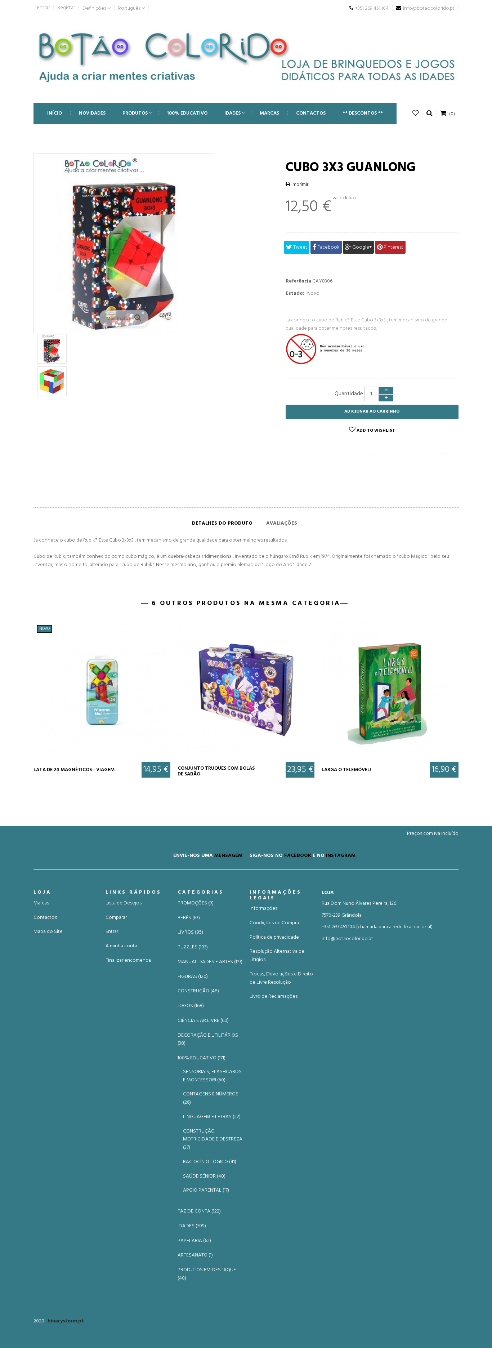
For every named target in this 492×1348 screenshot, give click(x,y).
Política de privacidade (274, 937)
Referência (298, 281)
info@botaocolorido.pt (347, 939)
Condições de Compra (274, 923)
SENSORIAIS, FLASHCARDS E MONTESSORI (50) (212, 1076)
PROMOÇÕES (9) (196, 903)
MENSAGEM (228, 855)
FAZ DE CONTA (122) (199, 1211)
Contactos (45, 917)
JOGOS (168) (191, 1006)
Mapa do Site (48, 931)
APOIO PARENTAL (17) (206, 1190)
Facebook (328, 247)
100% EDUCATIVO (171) (201, 1058)
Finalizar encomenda (128, 960)
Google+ (361, 247)
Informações (263, 908)
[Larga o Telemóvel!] (390, 690)
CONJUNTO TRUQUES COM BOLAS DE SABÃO (216, 771)
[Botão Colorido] (246, 56)
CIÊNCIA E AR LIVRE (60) (203, 1021)
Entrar (43, 8)
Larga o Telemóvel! (346, 770)
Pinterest (393, 247)
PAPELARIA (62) (194, 1241)
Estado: (295, 294)
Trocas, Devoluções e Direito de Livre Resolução (281, 978)
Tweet (299, 247)
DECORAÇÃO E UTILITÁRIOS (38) (208, 1040)
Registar (66, 8)
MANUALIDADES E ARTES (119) (210, 962)
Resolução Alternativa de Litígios (277, 955)
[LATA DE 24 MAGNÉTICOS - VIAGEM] (101, 690)
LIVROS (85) (190, 933)
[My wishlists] (416, 113)
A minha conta (121, 946)
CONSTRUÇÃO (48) (198, 991)
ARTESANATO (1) (195, 1255)
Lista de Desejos (124, 903)
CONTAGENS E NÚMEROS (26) (210, 1098)
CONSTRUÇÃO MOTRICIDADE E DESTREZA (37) (212, 1139)
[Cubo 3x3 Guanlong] (52, 349)
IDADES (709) (192, 1226)
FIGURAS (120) (193, 977)
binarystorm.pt (66, 1321)
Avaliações (281, 523)
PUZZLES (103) (193, 947)
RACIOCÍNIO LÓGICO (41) (209, 1162)
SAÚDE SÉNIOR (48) (204, 1176)
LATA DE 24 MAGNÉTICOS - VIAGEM (74, 770)
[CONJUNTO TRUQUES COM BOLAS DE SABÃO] (246, 690)
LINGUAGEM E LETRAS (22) (212, 1117)
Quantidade (349, 394)
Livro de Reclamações (274, 996)
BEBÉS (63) (189, 918)
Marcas (41, 903)
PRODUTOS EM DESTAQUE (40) (207, 1274)
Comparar (116, 917)
